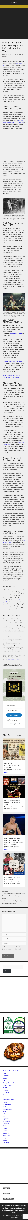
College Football (7, 1085)
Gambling (6, 1092)
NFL (4, 1114)
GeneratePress (14, 1217)
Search (7, 971)
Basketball (6, 1075)
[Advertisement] (14, 23)
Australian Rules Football (10, 1071)
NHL (4, 1116)
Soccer (5, 1128)
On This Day (6, 1121)
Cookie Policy (6, 1193)
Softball (5, 1131)
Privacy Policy (6, 1188)
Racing (5, 1126)
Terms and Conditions (8, 1198)
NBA (4, 1111)
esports (5, 1087)
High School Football (9, 1099)
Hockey (5, 1102)
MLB (4, 1107)
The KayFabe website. (14, 659)
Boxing (6, 891)
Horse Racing (7, 1104)
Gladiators (6, 1095)
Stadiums (6, 1133)
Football (5, 1090)
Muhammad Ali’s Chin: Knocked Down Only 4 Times (12, 803)
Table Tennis (6, 1135)
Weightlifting (6, 1138)
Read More (6, 772)
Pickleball (6, 1123)
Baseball (5, 1073)
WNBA (5, 1140)
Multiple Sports (7, 1109)
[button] (14, 689)
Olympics (6, 1119)
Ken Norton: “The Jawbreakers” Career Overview (11, 765)
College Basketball (8, 1083)
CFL (4, 1080)
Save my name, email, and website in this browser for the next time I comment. (14, 949)
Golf (4, 1097)
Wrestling (6, 1142)
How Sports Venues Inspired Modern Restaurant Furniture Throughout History (13, 896)
